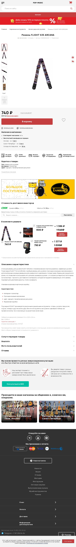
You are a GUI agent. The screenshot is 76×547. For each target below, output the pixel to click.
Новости (38, 468)
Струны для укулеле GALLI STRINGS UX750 (44, 226)
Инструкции (38, 481)
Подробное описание (8, 172)
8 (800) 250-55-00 (20, 530)
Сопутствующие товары (13, 336)
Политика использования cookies (37, 543)
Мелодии (38, 478)
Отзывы (5, 350)
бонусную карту (12, 116)
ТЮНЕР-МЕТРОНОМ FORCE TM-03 (40, 241)
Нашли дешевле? (26, 113)
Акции (38, 472)
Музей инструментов (38, 491)
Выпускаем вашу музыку (38, 488)
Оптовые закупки (38, 485)
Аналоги (5, 341)
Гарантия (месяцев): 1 (8, 321)
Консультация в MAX (15, 384)
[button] (2, 411)
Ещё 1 (4, 93)
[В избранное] (64, 121)
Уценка (38, 494)
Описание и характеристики (15, 264)
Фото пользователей (11, 346)
